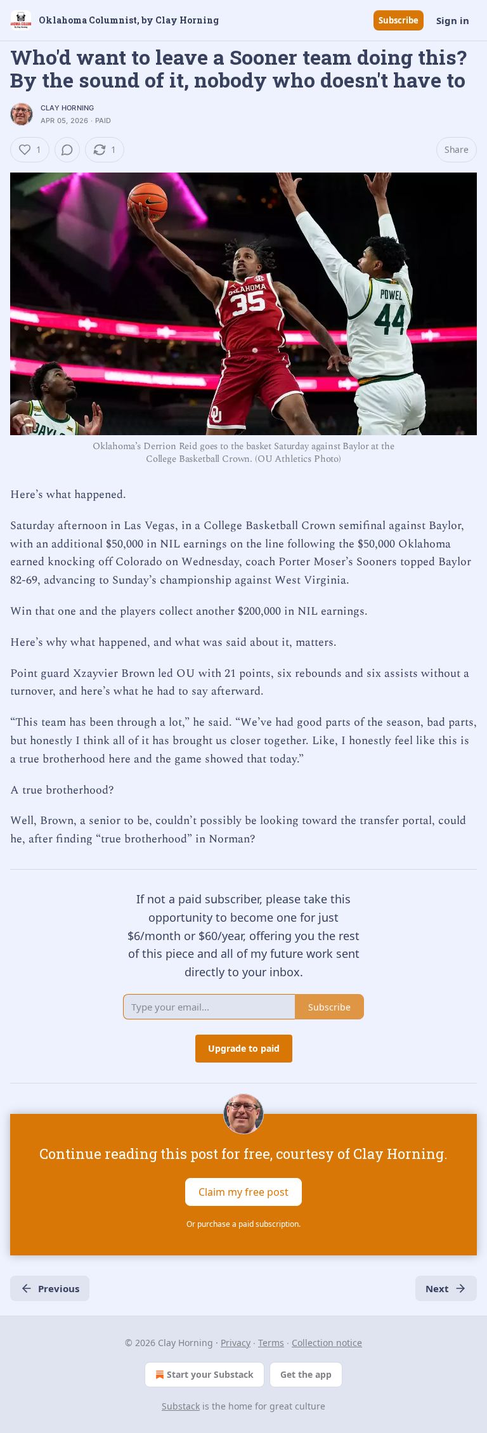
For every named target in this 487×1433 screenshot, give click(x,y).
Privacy (235, 1343)
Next (437, 1288)
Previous (58, 1288)
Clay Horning (67, 107)
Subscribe (399, 20)
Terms (271, 1343)
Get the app (306, 1374)
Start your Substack (210, 1374)
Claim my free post (243, 1192)
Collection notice (327, 1343)
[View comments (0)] (67, 149)
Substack (181, 1406)
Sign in (452, 20)
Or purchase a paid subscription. (243, 1224)
